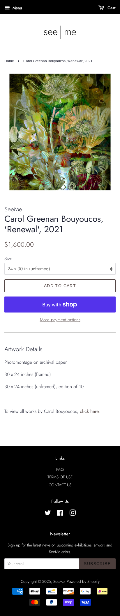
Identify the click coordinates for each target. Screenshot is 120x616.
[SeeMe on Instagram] (72, 514)
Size (8, 258)
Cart (111, 8)
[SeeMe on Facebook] (60, 514)
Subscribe (97, 563)
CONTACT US (60, 485)
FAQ (60, 469)
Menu (16, 8)
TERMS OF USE (60, 477)
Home (9, 61)
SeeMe (58, 581)
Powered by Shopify (83, 581)
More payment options (60, 320)
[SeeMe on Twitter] (48, 514)
